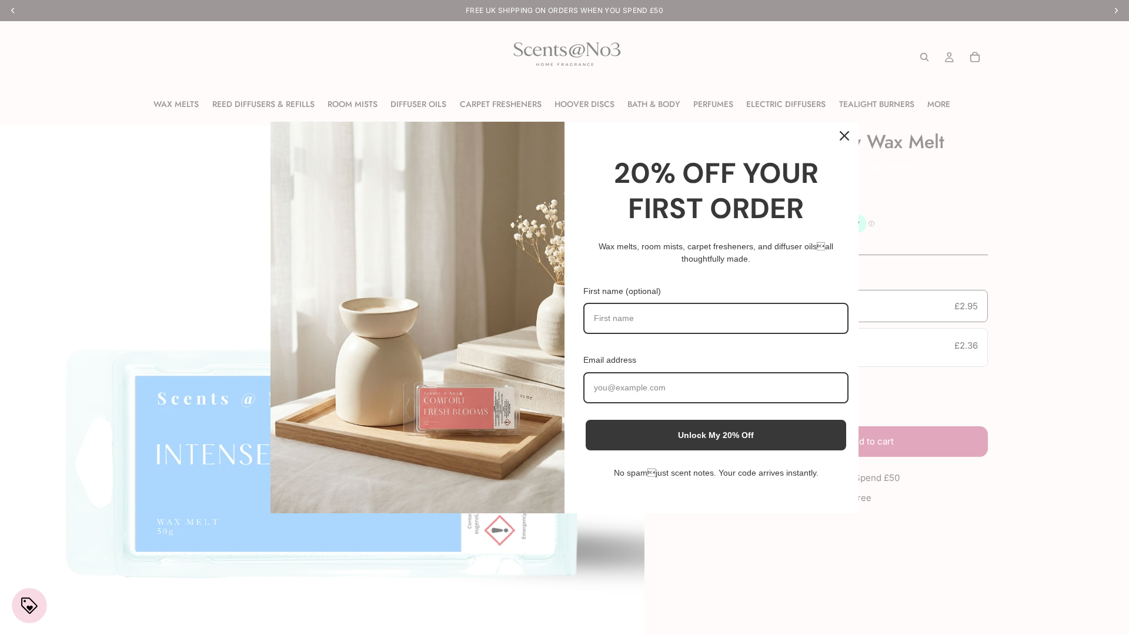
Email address (609, 360)
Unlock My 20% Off (716, 435)
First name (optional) (622, 291)
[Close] (844, 136)
